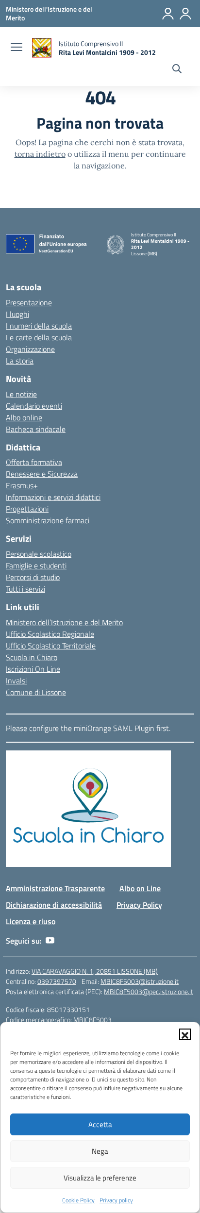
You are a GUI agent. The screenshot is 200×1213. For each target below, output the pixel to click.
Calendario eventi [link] (34, 406)
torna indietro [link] (40, 154)
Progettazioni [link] (27, 509)
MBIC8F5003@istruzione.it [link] (139, 981)
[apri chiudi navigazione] (16, 48)
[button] (185, 1034)
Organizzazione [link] (30, 349)
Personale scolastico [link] (38, 554)
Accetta (100, 1124)
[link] (49, 13)
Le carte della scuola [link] (39, 337)
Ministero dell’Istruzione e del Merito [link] (64, 622)
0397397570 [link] (56, 981)
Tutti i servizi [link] (25, 589)
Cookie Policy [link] (78, 1200)
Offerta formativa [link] (34, 462)
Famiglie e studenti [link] (36, 565)
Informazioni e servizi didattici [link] (53, 497)
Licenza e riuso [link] (30, 921)
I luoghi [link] (17, 314)
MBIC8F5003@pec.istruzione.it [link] (148, 991)
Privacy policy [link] (116, 1200)
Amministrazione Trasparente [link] (55, 888)
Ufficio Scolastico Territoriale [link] (51, 645)
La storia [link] (19, 360)
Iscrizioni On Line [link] (33, 669)
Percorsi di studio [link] (33, 577)
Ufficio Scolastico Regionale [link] (50, 634)
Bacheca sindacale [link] (36, 429)
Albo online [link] (24, 417)
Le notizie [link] (21, 394)
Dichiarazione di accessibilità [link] (54, 905)
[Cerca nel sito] (176, 70)
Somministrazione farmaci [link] (47, 520)
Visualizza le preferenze (100, 1177)
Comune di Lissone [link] (36, 692)
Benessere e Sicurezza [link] (42, 474)
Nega (100, 1151)
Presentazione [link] (29, 302)
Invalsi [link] (16, 680)
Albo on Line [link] (140, 888)
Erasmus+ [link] (22, 485)
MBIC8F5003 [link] (92, 1019)
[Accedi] (168, 13)
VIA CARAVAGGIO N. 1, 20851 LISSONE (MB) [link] (95, 971)
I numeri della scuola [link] (39, 326)
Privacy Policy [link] (139, 905)
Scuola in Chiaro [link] (31, 657)
